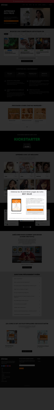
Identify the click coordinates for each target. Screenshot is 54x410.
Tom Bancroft (34, 203)
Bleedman (39, 203)
